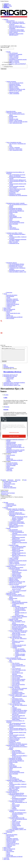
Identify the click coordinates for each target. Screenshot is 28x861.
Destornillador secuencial (17, 828)
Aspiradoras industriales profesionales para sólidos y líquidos (17, 240)
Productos (5, 507)
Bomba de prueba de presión (18, 701)
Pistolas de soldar (16, 702)
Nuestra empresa (7, 453)
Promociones (9, 292)
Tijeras (10, 226)
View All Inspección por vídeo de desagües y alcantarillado (19, 517)
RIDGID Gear (9, 315)
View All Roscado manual (21, 607)
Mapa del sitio (6, 485)
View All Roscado (16, 601)
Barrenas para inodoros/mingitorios (16, 572)
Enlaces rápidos (7, 461)
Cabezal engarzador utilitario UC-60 (17, 179)
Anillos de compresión (14, 563)
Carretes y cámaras (16, 520)
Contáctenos (9, 306)
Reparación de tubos (11, 111)
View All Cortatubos (19, 648)
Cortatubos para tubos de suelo (19, 645)
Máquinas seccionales (14, 88)
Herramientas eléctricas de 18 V (16, 265)
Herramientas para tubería (18, 628)
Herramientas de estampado (18, 693)
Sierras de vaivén (16, 824)
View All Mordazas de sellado (19, 546)
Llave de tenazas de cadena (18, 680)
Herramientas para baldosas (15, 208)
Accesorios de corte (13, 559)
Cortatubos (14, 647)
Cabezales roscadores (20, 608)
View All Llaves (15, 663)
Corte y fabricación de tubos (15, 123)
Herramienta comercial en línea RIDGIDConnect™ (16, 526)
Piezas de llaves (15, 685)
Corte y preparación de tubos (15, 150)
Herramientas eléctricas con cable (16, 270)
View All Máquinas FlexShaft (19, 586)
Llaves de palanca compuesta (18, 679)
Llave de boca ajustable (17, 676)
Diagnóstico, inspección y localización (15, 508)
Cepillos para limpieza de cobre (19, 711)
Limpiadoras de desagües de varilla (17, 89)
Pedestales (8, 381)
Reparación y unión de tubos (15, 148)
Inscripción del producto (11, 295)
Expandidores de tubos (17, 692)
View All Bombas (16, 750)
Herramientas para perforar (18, 624)
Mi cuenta (5, 12)
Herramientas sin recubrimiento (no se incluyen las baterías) (19, 799)
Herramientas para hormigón (15, 209)
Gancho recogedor (16, 573)
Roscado (11, 117)
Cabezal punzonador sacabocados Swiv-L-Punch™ (16, 187)
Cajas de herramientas (14, 229)
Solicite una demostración (9, 309)
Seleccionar (3, 68)
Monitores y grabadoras (17, 519)
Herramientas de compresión (15, 530)
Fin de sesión (6, 16)
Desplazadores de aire (14, 243)
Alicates (11, 218)
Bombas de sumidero (17, 751)
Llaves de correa (16, 681)
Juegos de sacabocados (14, 190)
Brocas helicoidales (13, 223)
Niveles (11, 213)
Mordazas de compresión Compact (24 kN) (17, 551)
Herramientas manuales (14, 84)
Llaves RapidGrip (16, 668)
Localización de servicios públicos (17, 523)
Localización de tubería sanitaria (16, 521)
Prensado (8, 440)
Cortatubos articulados (20, 654)
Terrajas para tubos (19, 615)
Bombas (11, 207)
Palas (10, 225)
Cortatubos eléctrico (16, 709)
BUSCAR (4, 361)
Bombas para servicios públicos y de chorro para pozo (19, 756)
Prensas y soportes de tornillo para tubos (18, 121)
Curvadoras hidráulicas (17, 629)
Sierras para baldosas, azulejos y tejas (17, 271)
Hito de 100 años (10, 318)
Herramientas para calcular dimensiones (18, 195)
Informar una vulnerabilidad (9, 487)
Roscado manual (16, 606)
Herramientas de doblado (17, 689)
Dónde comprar (7, 308)
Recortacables (12, 192)
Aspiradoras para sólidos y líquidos (14, 233)
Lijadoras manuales (16, 825)
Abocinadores (15, 691)
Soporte (5, 293)
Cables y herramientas (14, 93)
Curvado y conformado (14, 147)
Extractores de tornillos (14, 221)
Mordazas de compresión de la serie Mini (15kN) (19, 553)
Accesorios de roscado (17, 617)
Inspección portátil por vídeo (15, 512)
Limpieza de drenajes (11, 81)
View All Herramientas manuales (19, 570)
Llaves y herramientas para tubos (13, 142)
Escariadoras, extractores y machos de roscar (18, 641)
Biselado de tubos (13, 116)
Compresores (15, 816)
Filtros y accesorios (13, 242)
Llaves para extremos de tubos (19, 670)
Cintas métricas (12, 227)
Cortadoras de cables (14, 191)
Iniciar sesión (9, 470)
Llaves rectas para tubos (17, 664)
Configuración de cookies (9, 483)
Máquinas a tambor (13, 86)
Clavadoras (14, 815)
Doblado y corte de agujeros (15, 120)
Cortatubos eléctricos (17, 646)
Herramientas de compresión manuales (18, 560)
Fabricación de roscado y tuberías (13, 112)
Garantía (8, 297)
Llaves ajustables (16, 683)
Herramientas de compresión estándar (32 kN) (18, 538)
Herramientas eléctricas (11, 262)
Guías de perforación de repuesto (16, 222)
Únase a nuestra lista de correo (13, 313)
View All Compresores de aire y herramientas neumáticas (19, 813)
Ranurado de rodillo (13, 119)
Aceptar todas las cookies (14, 436)
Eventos (8, 314)
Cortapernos (12, 214)
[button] (14, 1)
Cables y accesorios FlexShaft (19, 590)
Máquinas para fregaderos (15, 85)
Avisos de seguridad (10, 302)
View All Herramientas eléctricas (16, 264)
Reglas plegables (13, 216)
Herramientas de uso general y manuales (15, 203)
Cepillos (8, 380)
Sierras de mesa (9, 378)
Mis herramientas (7, 13)
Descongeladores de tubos (18, 700)
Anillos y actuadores (13, 558)
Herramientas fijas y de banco (16, 266)
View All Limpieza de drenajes (16, 82)
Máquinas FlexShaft (14, 92)
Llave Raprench (16, 671)
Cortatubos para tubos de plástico (19, 710)
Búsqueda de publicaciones (12, 300)
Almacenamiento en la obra (15, 217)
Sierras (10, 220)
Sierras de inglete (10, 377)
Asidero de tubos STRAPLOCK (16, 211)
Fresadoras (14, 826)
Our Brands (6, 7)
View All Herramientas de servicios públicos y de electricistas (17, 175)
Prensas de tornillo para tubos (18, 634)
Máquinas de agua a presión (15, 90)
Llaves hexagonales (16, 675)
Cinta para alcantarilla (17, 576)
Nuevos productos (10, 830)
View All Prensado (13, 529)
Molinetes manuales (16, 575)
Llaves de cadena (16, 678)
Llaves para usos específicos (18, 684)
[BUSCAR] (13, 355)
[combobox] (7, 48)
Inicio (4, 364)
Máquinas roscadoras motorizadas (19, 602)
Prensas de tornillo (13, 212)
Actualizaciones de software (12, 304)
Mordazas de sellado (13, 545)
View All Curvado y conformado (19, 688)
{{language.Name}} (8, 66)
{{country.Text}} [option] (7, 62)
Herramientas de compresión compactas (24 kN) (18, 540)
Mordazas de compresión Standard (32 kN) (17, 548)
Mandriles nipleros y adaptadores (19, 616)
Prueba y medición (13, 524)
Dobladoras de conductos (15, 194)
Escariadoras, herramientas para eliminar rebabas (19, 718)
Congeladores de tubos (17, 698)
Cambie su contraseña (8, 15)
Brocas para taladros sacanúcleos (19, 626)
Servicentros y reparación (12, 299)
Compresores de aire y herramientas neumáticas (14, 382)
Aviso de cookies (7, 482)
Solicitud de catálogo (11, 301)
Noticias (8, 311)
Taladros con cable (16, 821)
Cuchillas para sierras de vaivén (19, 625)
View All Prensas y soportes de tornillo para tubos (19, 632)
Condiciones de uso (7, 486)
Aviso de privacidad (12, 481)
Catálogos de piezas (10, 305)
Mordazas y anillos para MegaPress (17, 564)
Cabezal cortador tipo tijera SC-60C (17, 189)
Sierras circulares (16, 823)
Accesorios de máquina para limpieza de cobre (18, 716)
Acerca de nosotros (7, 310)
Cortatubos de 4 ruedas (20, 650)
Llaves (10, 146)
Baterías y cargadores (14, 562)
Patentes (8, 466)
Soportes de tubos (16, 636)
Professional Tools (7, 6)
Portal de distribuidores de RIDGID (14, 317)
